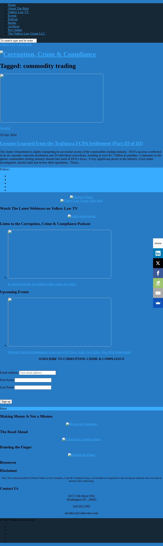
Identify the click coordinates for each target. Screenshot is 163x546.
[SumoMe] (158, 303)
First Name (7, 380)
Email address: (9, 372)
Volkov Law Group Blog (16, 44)
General (5, 128)
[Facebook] (158, 273)
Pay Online (15, 30)
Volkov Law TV (18, 12)
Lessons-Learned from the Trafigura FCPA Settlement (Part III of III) (71, 143)
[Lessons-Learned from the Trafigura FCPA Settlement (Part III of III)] (51, 121)
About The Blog (18, 8)
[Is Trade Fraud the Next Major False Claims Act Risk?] (59, 277)
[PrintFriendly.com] (158, 283)
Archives (13, 26)
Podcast (13, 19)
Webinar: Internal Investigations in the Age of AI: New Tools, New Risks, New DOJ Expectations (69, 352)
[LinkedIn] (158, 253)
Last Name (7, 387)
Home (12, 5)
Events (12, 15)
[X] (158, 263)
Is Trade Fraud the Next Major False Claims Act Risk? (42, 284)
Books (12, 22)
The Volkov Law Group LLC (26, 33)
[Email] (158, 293)
